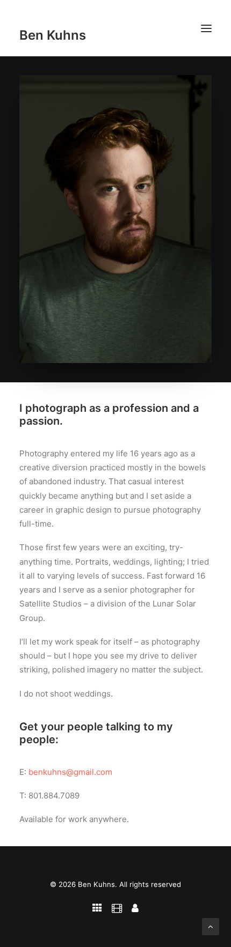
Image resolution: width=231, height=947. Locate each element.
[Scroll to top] (210, 926)
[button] (206, 28)
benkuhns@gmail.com (70, 772)
